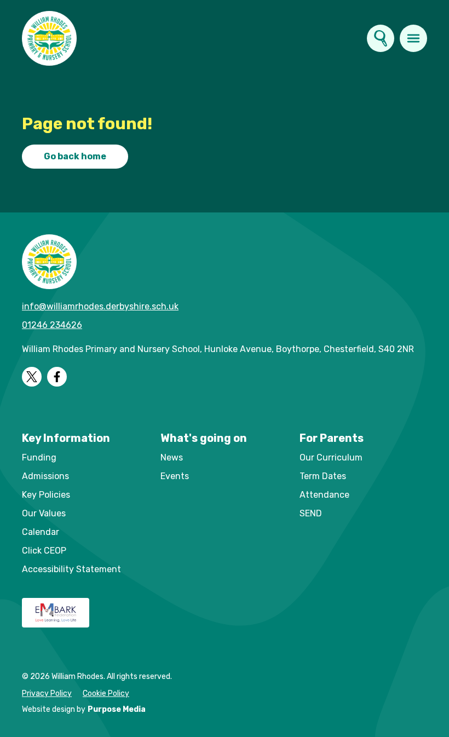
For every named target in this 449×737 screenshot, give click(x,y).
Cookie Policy (106, 693)
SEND (311, 513)
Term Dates (323, 476)
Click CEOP (44, 550)
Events (174, 476)
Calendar (40, 532)
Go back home (75, 156)
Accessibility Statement (71, 569)
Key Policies (46, 495)
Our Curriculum (331, 457)
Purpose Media (117, 709)
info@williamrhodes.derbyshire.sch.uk (100, 306)
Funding (39, 457)
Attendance (324, 495)
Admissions (45, 476)
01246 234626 (52, 325)
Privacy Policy (47, 693)
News (171, 457)
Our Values (44, 513)
